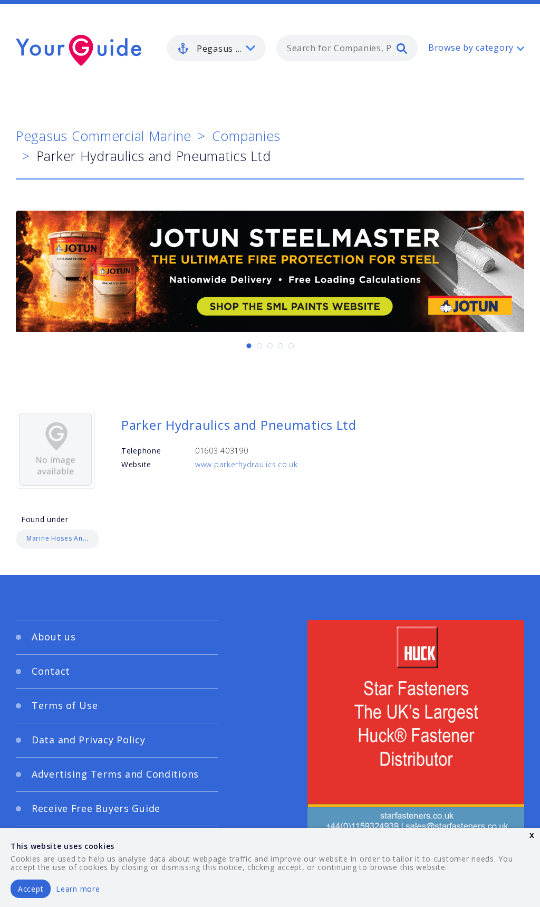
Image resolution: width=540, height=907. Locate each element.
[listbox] (216, 48)
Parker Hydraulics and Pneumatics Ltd (238, 424)
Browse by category (471, 47)
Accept (30, 889)
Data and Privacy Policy (89, 739)
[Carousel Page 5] (291, 345)
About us (54, 636)
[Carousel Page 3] (270, 345)
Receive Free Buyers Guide (96, 808)
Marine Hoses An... (57, 538)
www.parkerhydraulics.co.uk (246, 464)
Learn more (78, 889)
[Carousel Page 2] (259, 345)
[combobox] (347, 48)
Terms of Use (65, 705)
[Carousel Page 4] (280, 345)
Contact (51, 671)
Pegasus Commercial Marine (103, 136)
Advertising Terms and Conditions (115, 774)
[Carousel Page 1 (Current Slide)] (249, 345)
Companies (246, 136)
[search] (401, 48)
